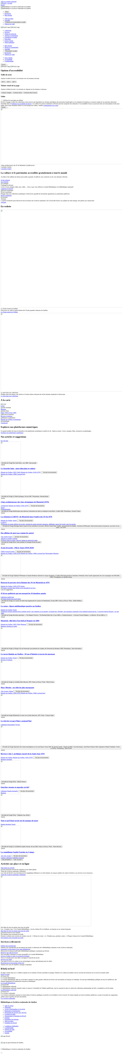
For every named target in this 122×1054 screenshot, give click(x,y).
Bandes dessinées (12, 791)
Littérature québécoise (7, 597)
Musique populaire (6, 759)
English (7, 1033)
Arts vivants (4, 691)
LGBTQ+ (4, 522)
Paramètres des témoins (12, 1019)
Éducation (8, 39)
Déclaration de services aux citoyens (15, 1012)
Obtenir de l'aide (9, 1029)
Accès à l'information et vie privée (15, 1009)
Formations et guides (11, 37)
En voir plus (4, 441)
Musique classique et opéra (9, 626)
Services (7, 32)
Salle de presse (9, 1006)
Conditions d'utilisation (11, 1026)
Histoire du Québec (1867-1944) (10, 472)
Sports (3, 507)
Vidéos (3, 551)
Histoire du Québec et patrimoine (11, 419)
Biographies (49, 553)
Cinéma (10, 691)
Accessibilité (8, 59)
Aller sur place (9, 1021)
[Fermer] (7, 107)
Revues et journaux (6, 416)
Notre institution (9, 42)
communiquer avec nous (50, 105)
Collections (8, 30)
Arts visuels (4, 537)
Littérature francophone (8, 724)
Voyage (17, 724)
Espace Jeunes (9, 41)
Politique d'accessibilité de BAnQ (21, 104)
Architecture (4, 506)
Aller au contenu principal (8, 1)
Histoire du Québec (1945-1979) (30, 472)
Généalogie (4, 423)
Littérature (4, 791)
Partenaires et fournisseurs (12, 1011)
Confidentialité (9, 61)
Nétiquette (8, 1007)
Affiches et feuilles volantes (9, 538)
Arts (2, 856)
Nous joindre (8, 58)
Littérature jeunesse (18, 858)
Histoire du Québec (6, 520)
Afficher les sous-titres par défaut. (13, 100)
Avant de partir (9, 551)
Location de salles (10, 1014)
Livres (3, 406)
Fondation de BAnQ (11, 1023)
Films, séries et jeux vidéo (8, 412)
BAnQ (3, 5)
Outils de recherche (10, 34)
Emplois (7, 1018)
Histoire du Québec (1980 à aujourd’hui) (13, 474)
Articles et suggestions (11, 35)
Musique (3, 409)
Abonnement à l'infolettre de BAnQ (15, 1016)
